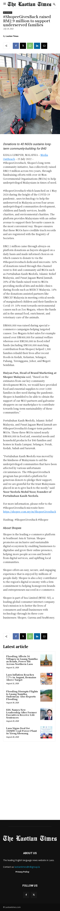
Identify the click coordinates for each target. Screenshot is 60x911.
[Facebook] (16, 46)
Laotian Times (12, 36)
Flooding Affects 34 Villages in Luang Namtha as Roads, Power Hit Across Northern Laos (22, 660)
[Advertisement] (30, 782)
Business (8, 13)
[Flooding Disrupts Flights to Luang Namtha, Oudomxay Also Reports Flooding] (46, 696)
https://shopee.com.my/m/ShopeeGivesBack (29, 511)
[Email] (44, 46)
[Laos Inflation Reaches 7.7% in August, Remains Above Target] (46, 679)
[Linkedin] (37, 46)
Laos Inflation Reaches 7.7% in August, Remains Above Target (21, 677)
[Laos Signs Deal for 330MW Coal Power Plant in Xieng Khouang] (46, 732)
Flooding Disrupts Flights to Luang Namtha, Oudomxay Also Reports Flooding (22, 695)
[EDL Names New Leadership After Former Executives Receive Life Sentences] (46, 714)
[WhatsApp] (30, 46)
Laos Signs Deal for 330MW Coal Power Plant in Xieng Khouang (21, 730)
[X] (23, 46)
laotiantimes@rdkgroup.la (27, 866)
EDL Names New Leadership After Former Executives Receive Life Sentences (21, 713)
